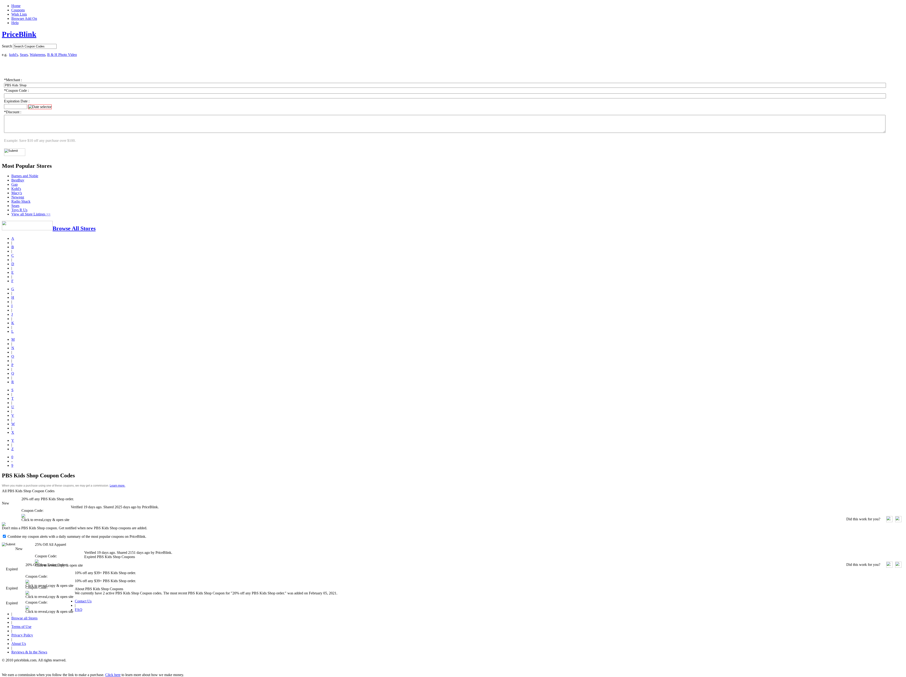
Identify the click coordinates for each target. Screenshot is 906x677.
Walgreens (37, 55)
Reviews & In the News (29, 652)
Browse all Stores (24, 618)
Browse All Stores (74, 228)
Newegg (17, 197)
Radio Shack (20, 201)
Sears (24, 55)
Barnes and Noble (24, 176)
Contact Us (83, 601)
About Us (18, 644)
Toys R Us (19, 210)
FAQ (78, 610)
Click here (113, 675)
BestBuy (17, 180)
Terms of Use (21, 627)
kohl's (13, 55)
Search (7, 46)
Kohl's (16, 189)
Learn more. (117, 485)
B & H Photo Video (62, 55)
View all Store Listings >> (30, 214)
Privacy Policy (22, 635)
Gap (14, 184)
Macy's (16, 193)
